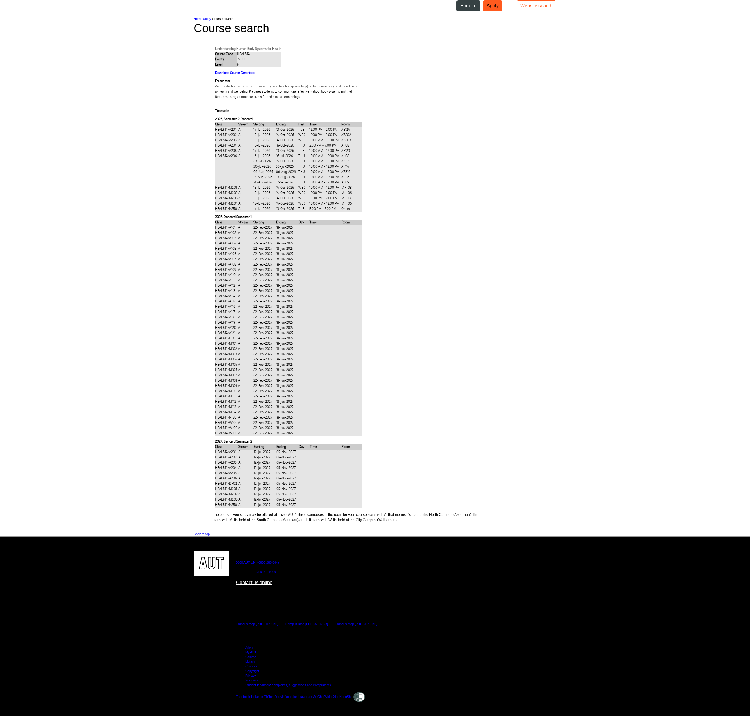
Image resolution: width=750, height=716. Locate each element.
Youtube (291, 696)
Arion (249, 647)
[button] (28, 8)
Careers (251, 666)
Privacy (250, 675)
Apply (493, 5)
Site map (251, 680)
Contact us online (254, 582)
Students (392, 5)
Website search (536, 5)
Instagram (305, 696)
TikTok (269, 696)
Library (250, 661)
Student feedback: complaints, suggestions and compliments (288, 685)
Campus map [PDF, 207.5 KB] (356, 624)
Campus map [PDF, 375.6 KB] (306, 624)
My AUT (251, 652)
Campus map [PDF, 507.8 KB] (257, 624)
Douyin (279, 696)
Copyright (252, 671)
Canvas (250, 657)
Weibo (328, 696)
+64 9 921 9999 (265, 572)
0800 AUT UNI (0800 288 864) (257, 562)
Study (207, 19)
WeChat (318, 696)
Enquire (468, 5)
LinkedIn (257, 696)
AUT (13, 8)
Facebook (243, 696)
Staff (415, 5)
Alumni (437, 5)
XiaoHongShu (342, 696)
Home (198, 19)
